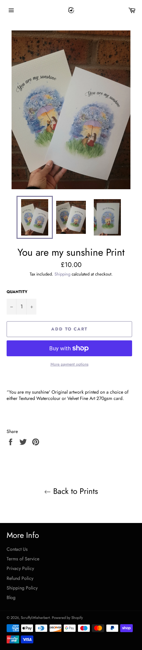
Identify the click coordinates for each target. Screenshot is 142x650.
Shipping (62, 274)
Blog (11, 597)
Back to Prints (74, 491)
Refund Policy (20, 578)
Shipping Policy (22, 588)
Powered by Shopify (67, 617)
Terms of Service (23, 558)
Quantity (17, 291)
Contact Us (17, 549)
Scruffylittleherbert (35, 617)
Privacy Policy (20, 568)
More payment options (70, 364)
